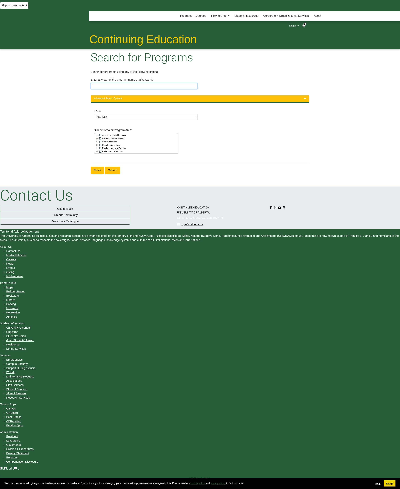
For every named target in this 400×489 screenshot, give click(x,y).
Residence (13, 344)
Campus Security (17, 363)
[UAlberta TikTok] (18, 468)
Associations (14, 380)
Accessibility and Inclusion (114, 135)
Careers (11, 259)
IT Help (10, 372)
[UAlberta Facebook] (6, 468)
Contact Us (13, 251)
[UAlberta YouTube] (16, 468)
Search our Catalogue (65, 221)
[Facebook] (272, 207)
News (9, 263)
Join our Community (65, 215)
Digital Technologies (111, 145)
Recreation (13, 312)
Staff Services (15, 385)
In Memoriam (14, 276)
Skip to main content (14, 5)
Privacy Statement (17, 453)
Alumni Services (16, 393)
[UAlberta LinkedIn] (2, 468)
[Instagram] (284, 207)
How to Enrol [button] (219, 15)
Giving (10, 272)
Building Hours (15, 291)
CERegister (13, 421)
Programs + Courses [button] (193, 15)
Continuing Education (143, 39)
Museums (12, 308)
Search (112, 170)
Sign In (293, 25)
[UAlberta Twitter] (9, 468)
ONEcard (12, 412)
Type (97, 110)
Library (10, 299)
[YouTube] (280, 207)
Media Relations (16, 255)
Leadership (13, 440)
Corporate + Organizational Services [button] (286, 15)
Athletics (11, 316)
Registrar (12, 331)
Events (10, 267)
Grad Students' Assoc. (20, 340)
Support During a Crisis (20, 368)
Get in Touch (65, 208)
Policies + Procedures (20, 449)
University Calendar (18, 327)
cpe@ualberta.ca (192, 224)
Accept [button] (389, 483)
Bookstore (12, 295)
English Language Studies (114, 148)
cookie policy (197, 483)
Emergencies (14, 359)
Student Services (17, 389)
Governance (14, 444)
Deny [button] (377, 483)
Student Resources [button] (246, 15)
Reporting (12, 457)
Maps (9, 287)
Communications (109, 142)
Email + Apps (14, 425)
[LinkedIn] (276, 207)
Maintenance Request (20, 376)
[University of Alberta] (103, 26)
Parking (11, 304)
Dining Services (16, 348)
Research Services (18, 397)
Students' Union (16, 336)
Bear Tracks (13, 417)
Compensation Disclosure (22, 461)
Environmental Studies (112, 151)
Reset (97, 170)
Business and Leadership (113, 138)
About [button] (317, 15)
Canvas (11, 408)
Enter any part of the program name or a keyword (121, 79)
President (12, 436)
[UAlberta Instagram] (12, 468)
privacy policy (218, 483)
